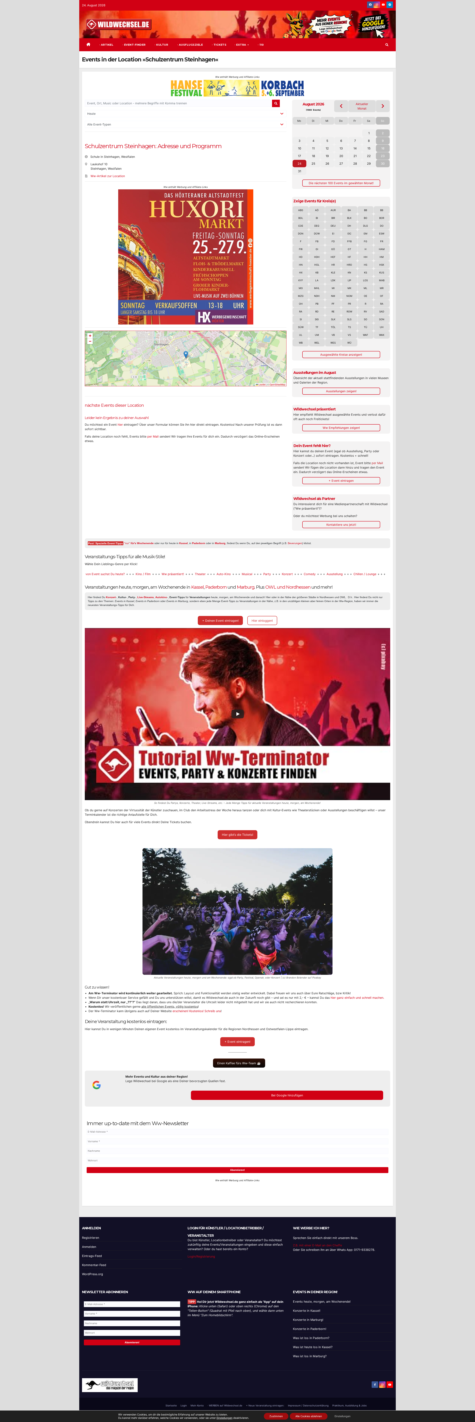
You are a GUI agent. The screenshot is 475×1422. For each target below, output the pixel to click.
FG (365, 241)
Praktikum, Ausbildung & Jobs (349, 1405)
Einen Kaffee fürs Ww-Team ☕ (239, 1063)
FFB (349, 241)
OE (365, 295)
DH (349, 225)
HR (333, 264)
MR (382, 288)
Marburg (220, 543)
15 (369, 148)
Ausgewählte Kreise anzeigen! (341, 354)
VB (333, 334)
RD (316, 311)
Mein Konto (197, 1405)
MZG (301, 295)
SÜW (301, 327)
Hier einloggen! (262, 620)
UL (300, 334)
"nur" (139, 543)
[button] (386, 45)
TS (349, 327)
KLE (333, 272)
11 (313, 148)
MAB (381, 280)
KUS (381, 272)
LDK (333, 280)
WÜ (349, 342)
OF (381, 295)
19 (327, 156)
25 (313, 163)
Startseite (171, 1405)
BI (317, 217)
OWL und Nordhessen (287, 587)
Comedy (258, 574)
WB (301, 342)
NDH (317, 295)
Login (184, 1405)
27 (341, 163)
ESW (381, 233)
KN (349, 272)
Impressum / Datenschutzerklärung (308, 1405)
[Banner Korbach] (237, 88)
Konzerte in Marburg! (308, 1320)
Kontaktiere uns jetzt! (341, 524)
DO (382, 225)
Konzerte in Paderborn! (309, 1329)
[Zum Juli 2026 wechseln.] (341, 106)
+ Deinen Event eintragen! (220, 620)
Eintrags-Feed (92, 1256)
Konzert (235, 574)
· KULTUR (161, 44)
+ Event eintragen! (237, 1041)
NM (333, 295)
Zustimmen (276, 1416)
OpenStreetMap (277, 384)
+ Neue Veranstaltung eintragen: (265, 1405)
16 (382, 148)
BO (365, 217)
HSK (381, 264)
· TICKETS (218, 44)
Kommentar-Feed (94, 1265)
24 (299, 163)
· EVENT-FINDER (134, 44)
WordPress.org (92, 1274)
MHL (317, 288)
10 (299, 148)
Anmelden (89, 1247)
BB (365, 210)
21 (355, 156)
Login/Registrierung (201, 1256)
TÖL (333, 327)
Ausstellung (283, 574)
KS (365, 272)
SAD (381, 311)
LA (316, 280)
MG (301, 288)
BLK (349, 217)
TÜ (365, 327)
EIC (349, 233)
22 (369, 156)
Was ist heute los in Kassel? (312, 1347)
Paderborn (198, 543)
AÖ (317, 210)
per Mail (153, 436)
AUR (333, 210)
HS (365, 264)
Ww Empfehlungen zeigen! (341, 428)
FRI (300, 249)
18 (313, 156)
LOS (365, 280)
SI (301, 319)
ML (365, 288)
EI (333, 233)
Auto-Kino (172, 574)
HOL (316, 264)
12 (327, 148)
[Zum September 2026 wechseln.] (382, 106)
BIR (333, 217)
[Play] (237, 714)
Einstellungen (224, 1417)
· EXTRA (241, 44)
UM (317, 334)
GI (317, 249)
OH (301, 303)
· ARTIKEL (105, 44)
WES (333, 342)
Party (215, 574)
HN (301, 264)
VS (349, 334)
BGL (300, 217)
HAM (382, 249)
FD (333, 241)
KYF (300, 280)
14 (355, 148)
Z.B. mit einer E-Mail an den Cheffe (317, 1245)
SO (365, 319)
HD (300, 256)
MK (349, 288)
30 (383, 163)
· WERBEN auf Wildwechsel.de (224, 1405)
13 (341, 148)
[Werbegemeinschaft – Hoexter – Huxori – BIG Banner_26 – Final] (185, 256)
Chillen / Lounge (313, 574)
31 (299, 171)
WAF (365, 334)
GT (349, 249)
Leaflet (262, 384)
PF (333, 303)
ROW (349, 311)
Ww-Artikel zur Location (108, 176)
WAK (381, 334)
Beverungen (295, 543)
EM (365, 233)
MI (333, 288)
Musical (195, 574)
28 (355, 163)
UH (382, 327)
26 (327, 163)
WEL (316, 342)
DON (300, 233)
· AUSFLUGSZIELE (189, 44)
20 (341, 156)
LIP (349, 280)
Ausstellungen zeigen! (341, 391)
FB (316, 241)
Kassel (183, 543)
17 (299, 156)
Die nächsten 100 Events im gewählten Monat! (341, 183)
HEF (333, 256)
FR (381, 241)
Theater (148, 574)
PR (349, 303)
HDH (317, 256)
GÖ (333, 249)
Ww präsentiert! (121, 574)
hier (120, 424)
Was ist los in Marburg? (310, 1356)
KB (316, 272)
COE (300, 225)
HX (300, 272)
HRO (349, 264)
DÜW (317, 233)
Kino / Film (91, 574)
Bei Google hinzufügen (287, 1095)
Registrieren (90, 1238)
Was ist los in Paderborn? (311, 1338)
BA (349, 210)
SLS (349, 319)
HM (382, 256)
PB (316, 303)
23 (383, 156)
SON (381, 319)
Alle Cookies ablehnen (308, 1416)
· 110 (260, 44)
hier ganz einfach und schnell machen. (357, 997)
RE (333, 311)
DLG (365, 225)
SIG (317, 319)
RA (381, 303)
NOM (349, 295)
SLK (333, 319)
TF (316, 327)
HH (365, 256)
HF (349, 256)
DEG (316, 225)
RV (365, 311)
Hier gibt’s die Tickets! (237, 834)
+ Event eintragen (341, 480)
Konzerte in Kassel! (306, 1310)
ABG (300, 210)
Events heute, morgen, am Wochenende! (321, 1301)
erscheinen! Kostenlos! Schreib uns (197, 1011)
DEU (333, 225)
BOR (381, 217)
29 (369, 163)
